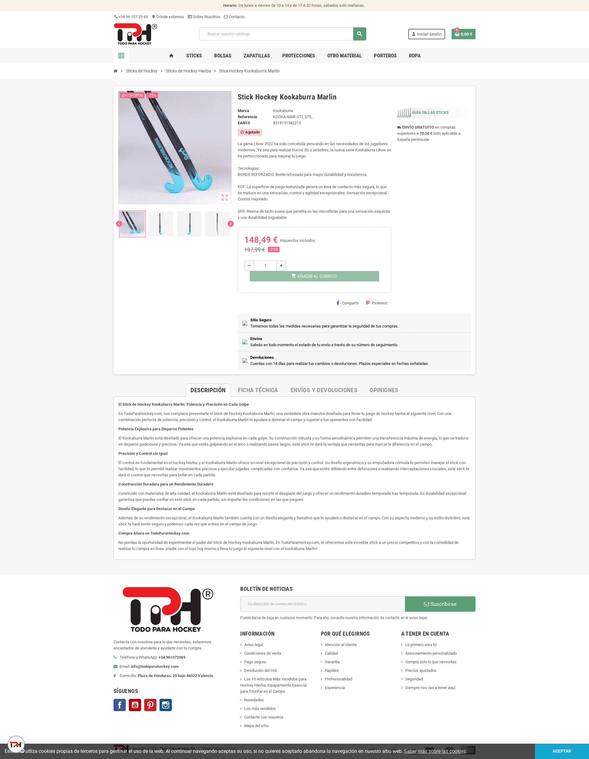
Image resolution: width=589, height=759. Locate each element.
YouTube (135, 705)
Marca (243, 110)
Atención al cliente (341, 644)
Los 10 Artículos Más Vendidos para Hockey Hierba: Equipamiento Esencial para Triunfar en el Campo (273, 685)
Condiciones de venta (262, 653)
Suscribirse (442, 604)
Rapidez (332, 670)
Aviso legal (253, 644)
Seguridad (414, 679)
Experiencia (335, 687)
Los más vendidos (260, 708)
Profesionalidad (338, 679)
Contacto (236, 16)
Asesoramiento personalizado (431, 653)
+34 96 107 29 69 (132, 16)
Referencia (247, 116)
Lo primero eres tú (421, 644)
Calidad (331, 653)
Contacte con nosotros (263, 717)
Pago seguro (255, 662)
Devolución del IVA (260, 670)
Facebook (120, 705)
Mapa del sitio (256, 725)
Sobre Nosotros (206, 16)
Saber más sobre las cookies (435, 751)
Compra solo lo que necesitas (430, 662)
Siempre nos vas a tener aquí (430, 687)
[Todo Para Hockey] (135, 33)
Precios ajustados (421, 670)
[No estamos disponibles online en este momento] (15, 743)
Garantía (332, 662)
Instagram (166, 705)
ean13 (244, 123)
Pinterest (379, 303)
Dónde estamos (168, 16)
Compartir (350, 303)
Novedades (254, 700)
